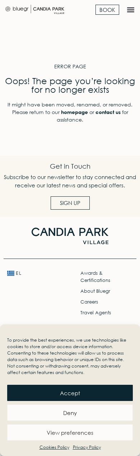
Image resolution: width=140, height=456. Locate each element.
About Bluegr (95, 291)
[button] (130, 9)
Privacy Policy (87, 447)
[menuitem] (33, 273)
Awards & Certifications (95, 276)
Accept (70, 393)
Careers (89, 302)
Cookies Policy (54, 447)
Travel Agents (95, 313)
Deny (70, 412)
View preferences (70, 432)
